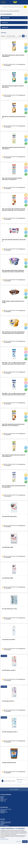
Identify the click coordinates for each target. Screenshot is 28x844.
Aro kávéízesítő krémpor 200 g (9, 516)
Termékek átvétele (3, 799)
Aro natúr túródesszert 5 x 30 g (9, 608)
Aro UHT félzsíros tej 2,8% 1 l (9, 670)
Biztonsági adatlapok (4, 811)
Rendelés (2, 798)
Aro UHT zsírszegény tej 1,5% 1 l (9, 731)
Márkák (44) (5, 27)
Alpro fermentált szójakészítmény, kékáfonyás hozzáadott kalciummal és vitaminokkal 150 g (13, 271)
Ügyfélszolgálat (3, 800)
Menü (4, 2)
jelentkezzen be (22, 64)
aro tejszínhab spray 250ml (8, 639)
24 (23, 779)
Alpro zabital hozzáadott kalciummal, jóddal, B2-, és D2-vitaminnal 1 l (13, 455)
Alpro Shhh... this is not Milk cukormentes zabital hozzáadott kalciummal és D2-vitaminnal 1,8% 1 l (14, 363)
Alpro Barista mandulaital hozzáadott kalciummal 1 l (14, 117)
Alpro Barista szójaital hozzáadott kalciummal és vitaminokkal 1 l (13, 148)
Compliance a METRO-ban (5, 822)
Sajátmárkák (2, 823)
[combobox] (12, 36)
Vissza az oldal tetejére (14, 789)
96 (17, 781)
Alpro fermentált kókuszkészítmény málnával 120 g (14, 240)
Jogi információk (3, 810)
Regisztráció (2, 796)
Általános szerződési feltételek (5, 809)
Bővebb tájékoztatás (4, 839)
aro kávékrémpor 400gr (7, 547)
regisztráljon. (8, 65)
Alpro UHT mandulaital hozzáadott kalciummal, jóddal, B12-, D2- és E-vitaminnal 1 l (13, 425)
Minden (20, 781)
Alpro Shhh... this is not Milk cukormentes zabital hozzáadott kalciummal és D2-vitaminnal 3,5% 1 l (14, 394)
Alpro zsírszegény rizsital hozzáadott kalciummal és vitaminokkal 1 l (13, 486)
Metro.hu (2, 824)
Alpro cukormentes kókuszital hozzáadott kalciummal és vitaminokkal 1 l (12, 178)
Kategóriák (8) (5, 17)
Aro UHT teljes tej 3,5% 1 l (8, 701)
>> (14, 780)
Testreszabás (18, 841)
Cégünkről (2, 821)
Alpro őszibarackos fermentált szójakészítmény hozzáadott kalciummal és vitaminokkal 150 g (13, 332)
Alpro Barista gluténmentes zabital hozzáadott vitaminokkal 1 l (13, 55)
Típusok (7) (5, 22)
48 (25, 779)
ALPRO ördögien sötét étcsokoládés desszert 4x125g (13, 302)
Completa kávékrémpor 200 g (9, 762)
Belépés (1, 797)
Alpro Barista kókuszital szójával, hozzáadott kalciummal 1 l (13, 86)
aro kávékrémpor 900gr (7, 578)
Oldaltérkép (2, 812)
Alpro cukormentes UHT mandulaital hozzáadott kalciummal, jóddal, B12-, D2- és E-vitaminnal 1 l (13, 209)
